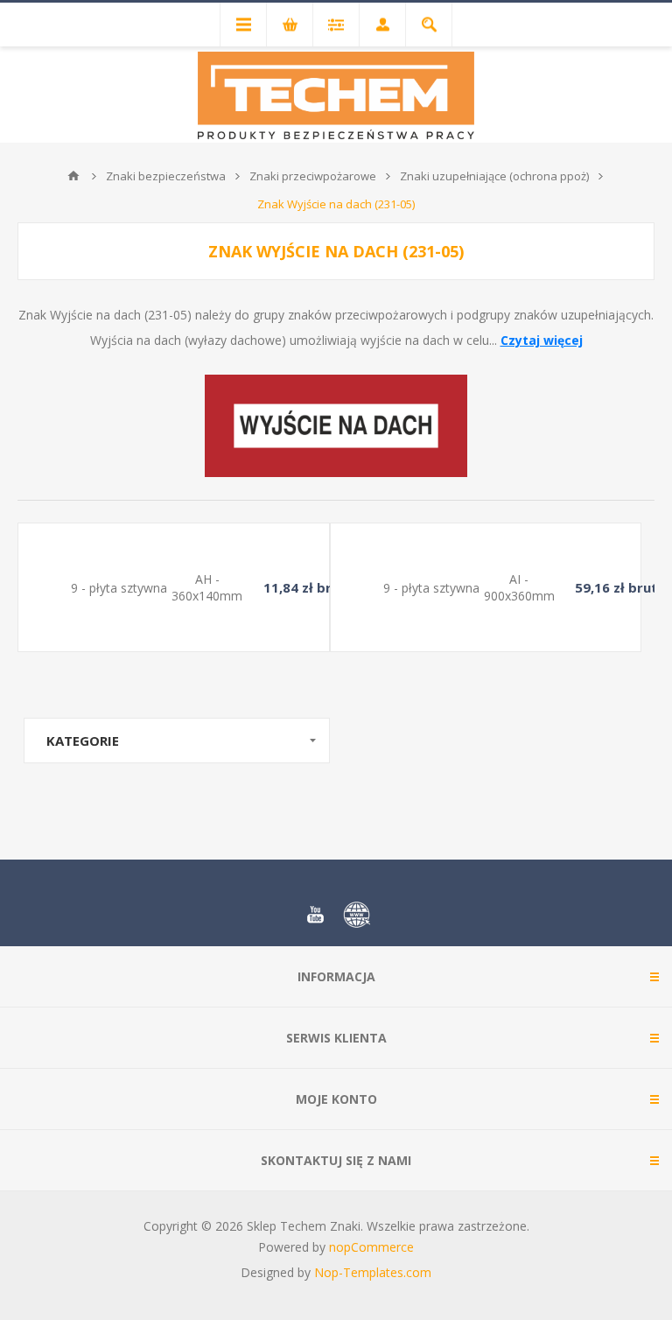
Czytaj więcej (541, 340)
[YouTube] (315, 915)
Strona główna (73, 176)
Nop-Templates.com (372, 1272)
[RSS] (357, 915)
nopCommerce (371, 1247)
